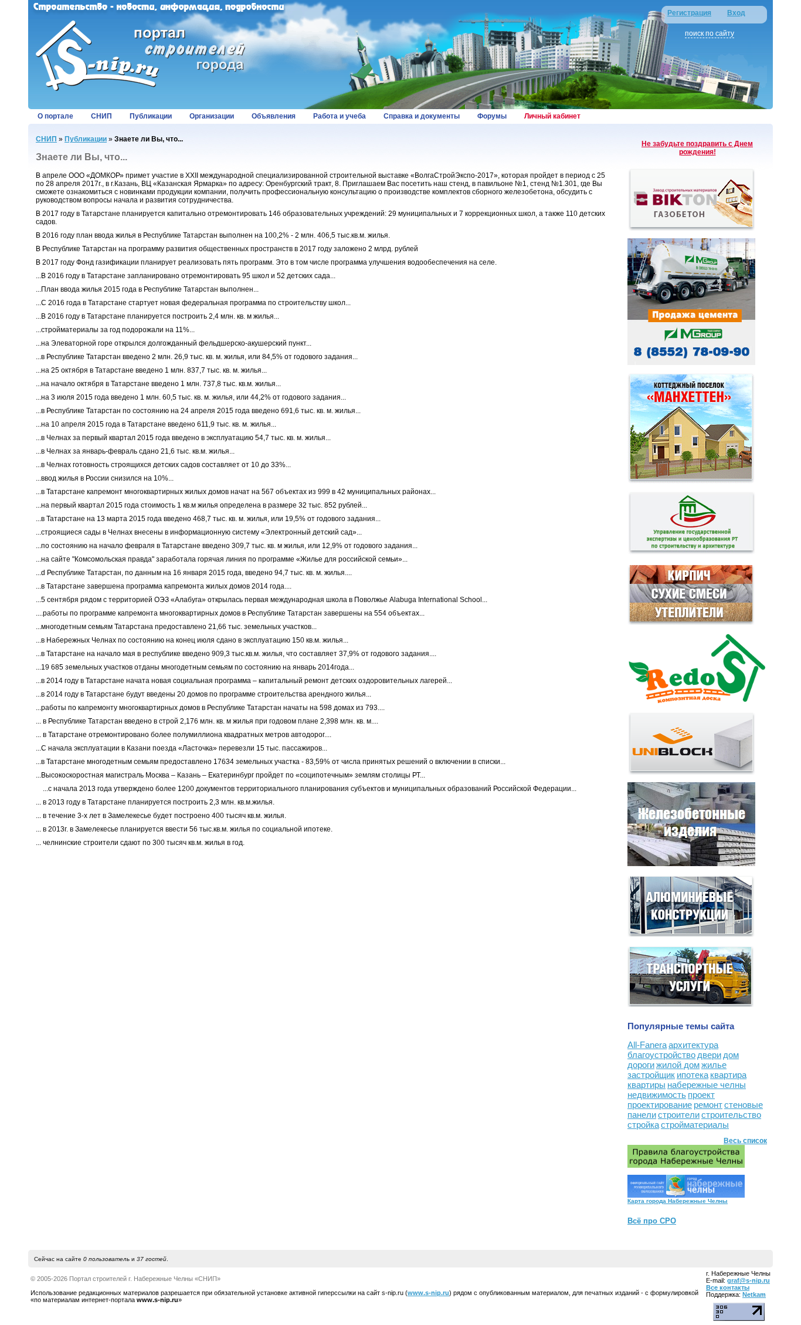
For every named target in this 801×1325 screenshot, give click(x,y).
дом (731, 1055)
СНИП (101, 116)
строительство (731, 1115)
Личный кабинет (552, 116)
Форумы (492, 116)
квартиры (646, 1085)
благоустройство (661, 1055)
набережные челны (706, 1085)
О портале (55, 116)
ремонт (708, 1105)
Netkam (754, 1294)
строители (679, 1115)
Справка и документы (421, 116)
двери (709, 1055)
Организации (211, 116)
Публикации (151, 116)
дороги (640, 1065)
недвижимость (656, 1095)
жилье (714, 1065)
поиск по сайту (709, 33)
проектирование (659, 1105)
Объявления (274, 116)
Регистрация (689, 13)
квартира (728, 1075)
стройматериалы (695, 1125)
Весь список (745, 1141)
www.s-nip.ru (428, 1292)
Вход (736, 13)
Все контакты (727, 1287)
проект (701, 1095)
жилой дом (678, 1065)
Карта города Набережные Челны (677, 1201)
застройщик (651, 1075)
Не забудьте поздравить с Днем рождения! (697, 148)
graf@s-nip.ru (748, 1280)
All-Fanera (647, 1045)
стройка (643, 1125)
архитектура (693, 1045)
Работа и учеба (339, 116)
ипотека (692, 1075)
